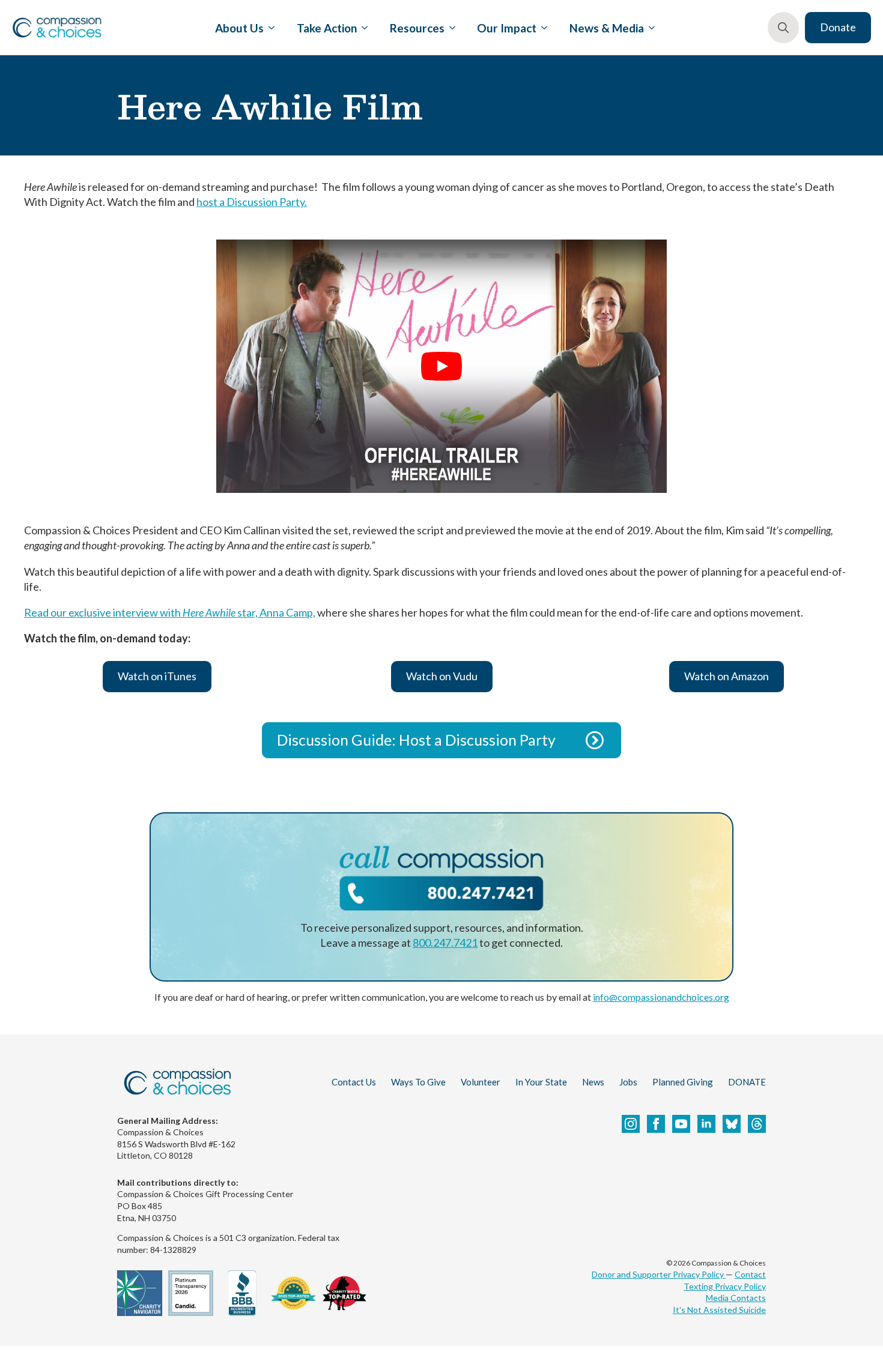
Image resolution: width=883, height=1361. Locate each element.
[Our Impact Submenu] (541, 28)
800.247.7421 (445, 942)
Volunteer (480, 1081)
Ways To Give (418, 1081)
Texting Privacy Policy (725, 1286)
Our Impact (506, 28)
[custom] (732, 1124)
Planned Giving (682, 1081)
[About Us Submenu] (269, 28)
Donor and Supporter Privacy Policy (659, 1274)
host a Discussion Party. (251, 201)
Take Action (327, 28)
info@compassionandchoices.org (661, 997)
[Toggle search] (783, 27)
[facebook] (656, 1124)
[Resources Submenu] (450, 28)
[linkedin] (706, 1124)
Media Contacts (736, 1298)
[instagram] (631, 1124)
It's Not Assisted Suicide (719, 1310)
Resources (417, 28)
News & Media (606, 28)
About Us (239, 28)
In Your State (541, 1081)
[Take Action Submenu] (362, 28)
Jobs (628, 1081)
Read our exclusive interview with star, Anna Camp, (169, 612)
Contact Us (354, 1081)
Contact (750, 1274)
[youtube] (681, 1124)
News (593, 1081)
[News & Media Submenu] (649, 28)
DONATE (747, 1081)
